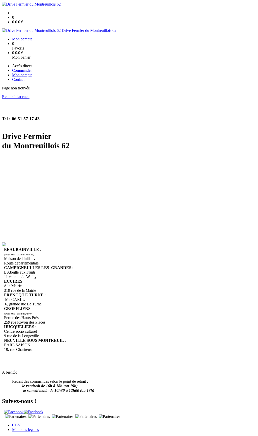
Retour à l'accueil (15, 96)
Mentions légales (25, 429)
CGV (16, 425)
